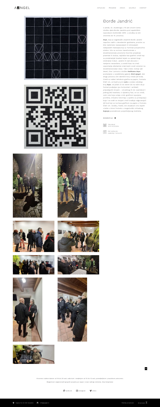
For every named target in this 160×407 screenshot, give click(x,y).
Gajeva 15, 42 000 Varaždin (25, 403)
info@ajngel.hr (44, 403)
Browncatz (141, 403)
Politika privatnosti (128, 403)
